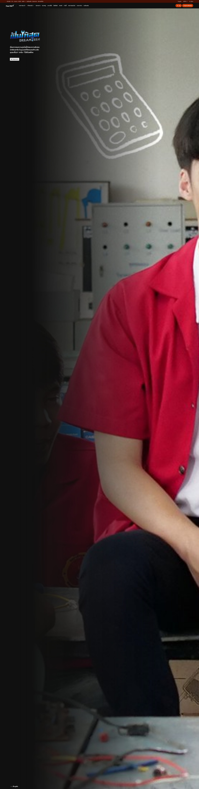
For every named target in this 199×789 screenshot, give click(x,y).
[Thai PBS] (10, 5)
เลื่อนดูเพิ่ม (15, 786)
